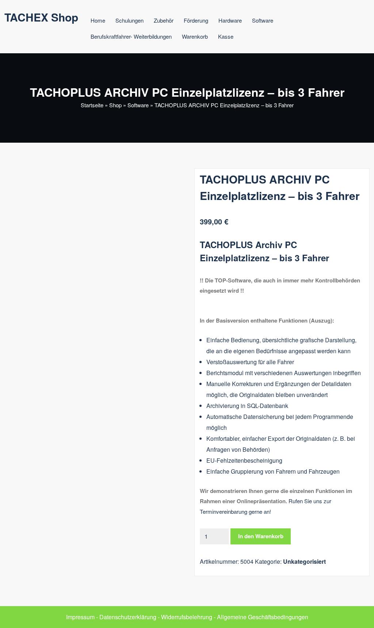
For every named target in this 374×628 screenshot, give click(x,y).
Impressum (80, 617)
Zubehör (163, 20)
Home (98, 20)
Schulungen (129, 20)
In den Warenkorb (260, 536)
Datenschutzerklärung (127, 617)
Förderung (196, 20)
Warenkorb (195, 36)
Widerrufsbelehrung (186, 617)
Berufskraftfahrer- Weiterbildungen (131, 36)
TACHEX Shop (41, 17)
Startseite (92, 105)
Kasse (225, 36)
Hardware (230, 20)
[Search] (253, 37)
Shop (115, 105)
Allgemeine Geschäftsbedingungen (262, 617)
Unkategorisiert (304, 561)
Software (262, 20)
